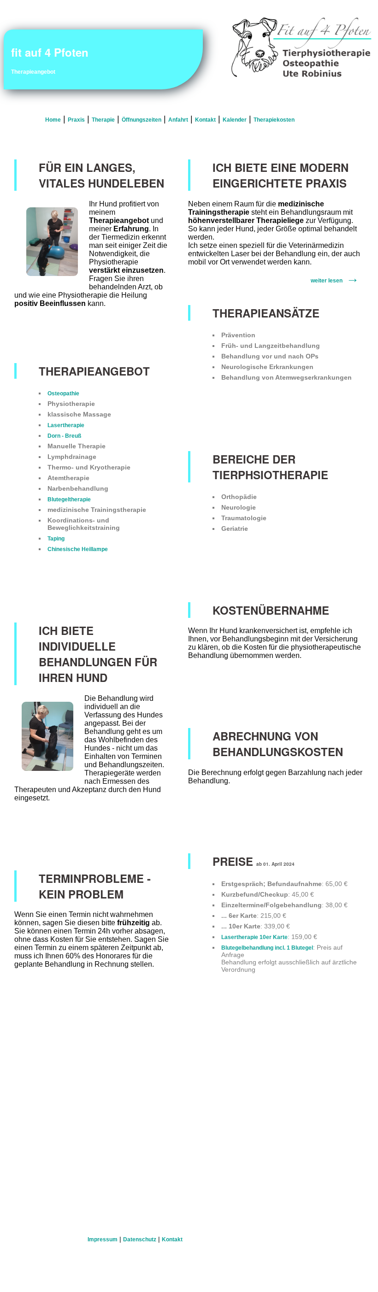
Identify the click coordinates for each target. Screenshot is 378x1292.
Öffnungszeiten (141, 120)
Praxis (76, 120)
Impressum (103, 1239)
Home (53, 120)
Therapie (103, 120)
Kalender (235, 120)
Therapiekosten (274, 120)
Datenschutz (139, 1239)
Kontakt (205, 120)
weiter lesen (327, 280)
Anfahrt (178, 120)
